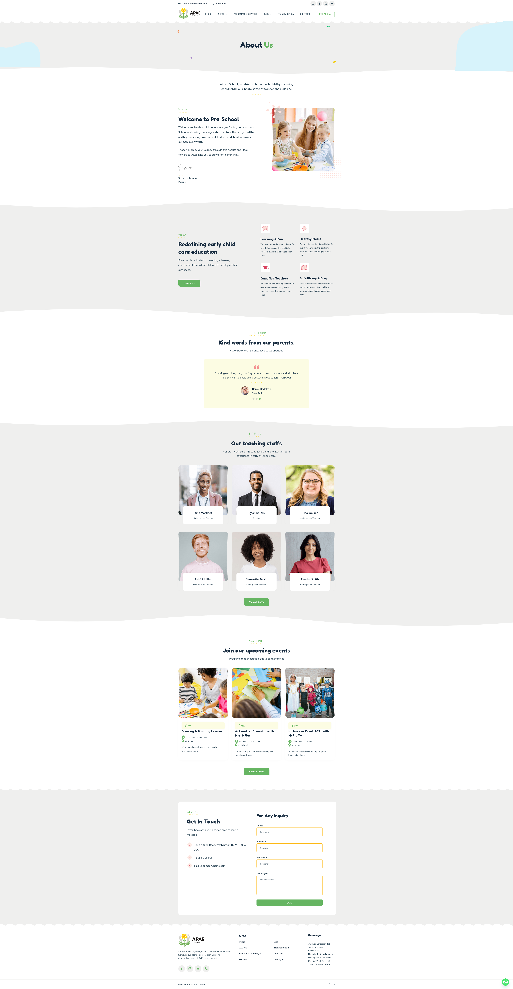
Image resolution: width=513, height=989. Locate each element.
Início (208, 14)
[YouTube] (332, 3)
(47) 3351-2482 (221, 3)
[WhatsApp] (313, 3)
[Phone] (206, 968)
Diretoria (243, 959)
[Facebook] (319, 3)
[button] (253, 399)
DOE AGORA (325, 13)
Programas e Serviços (245, 14)
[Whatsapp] (505, 982)
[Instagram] (325, 3)
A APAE (221, 14)
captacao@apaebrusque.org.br (194, 3)
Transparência (285, 14)
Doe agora (279, 959)
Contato (305, 14)
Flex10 (332, 984)
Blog (266, 14)
